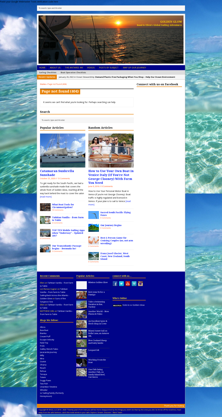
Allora (42, 327)
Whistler (44, 390)
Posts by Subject (109, 67)
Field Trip (44, 342)
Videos (91, 67)
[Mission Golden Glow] (81, 287)
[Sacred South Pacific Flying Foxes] (93, 217)
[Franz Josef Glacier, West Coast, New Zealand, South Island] (93, 258)
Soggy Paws (45, 380)
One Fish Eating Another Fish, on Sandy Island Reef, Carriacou (96, 373)
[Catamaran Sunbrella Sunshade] (62, 165)
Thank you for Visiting (174, 405)
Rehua (43, 371)
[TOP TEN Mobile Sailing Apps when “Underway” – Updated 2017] (45, 235)
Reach (43, 368)
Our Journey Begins (111, 225)
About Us (55, 67)
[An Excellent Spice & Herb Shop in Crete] (81, 326)
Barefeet (44, 330)
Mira (42, 358)
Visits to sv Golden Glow (133, 305)
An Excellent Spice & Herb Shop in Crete (97, 322)
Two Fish (44, 383)
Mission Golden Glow (98, 282)
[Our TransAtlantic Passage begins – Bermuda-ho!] (45, 250)
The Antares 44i (74, 67)
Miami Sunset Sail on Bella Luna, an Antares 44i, (98, 333)
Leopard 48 (93, 350)
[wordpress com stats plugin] (117, 305)
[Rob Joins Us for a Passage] (81, 297)
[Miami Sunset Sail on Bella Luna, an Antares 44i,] (81, 336)
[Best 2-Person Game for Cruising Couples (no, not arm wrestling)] (93, 242)
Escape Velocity (47, 339)
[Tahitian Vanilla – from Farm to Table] (45, 222)
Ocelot (43, 361)
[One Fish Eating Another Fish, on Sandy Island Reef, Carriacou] (81, 374)
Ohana (43, 364)
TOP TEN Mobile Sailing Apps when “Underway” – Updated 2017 (68, 233)
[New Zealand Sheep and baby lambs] (81, 345)
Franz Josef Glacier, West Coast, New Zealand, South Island (115, 256)
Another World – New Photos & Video (98, 312)
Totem (43, 377)
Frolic (42, 345)
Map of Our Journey (134, 67)
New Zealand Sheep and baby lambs (97, 341)
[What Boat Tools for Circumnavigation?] (45, 209)
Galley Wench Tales (49, 349)
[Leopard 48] (81, 355)
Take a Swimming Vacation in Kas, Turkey (96, 304)
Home (42, 67)
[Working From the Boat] (81, 365)
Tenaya (43, 374)
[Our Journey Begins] (93, 230)
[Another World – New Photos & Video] (81, 316)
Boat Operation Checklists (73, 72)
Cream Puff (45, 336)
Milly (42, 355)
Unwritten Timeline (48, 386)
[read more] (46, 196)
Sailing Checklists (47, 72)
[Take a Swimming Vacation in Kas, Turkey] (81, 307)
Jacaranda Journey (48, 352)
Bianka (43, 333)
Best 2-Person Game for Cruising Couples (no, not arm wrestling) (116, 240)
